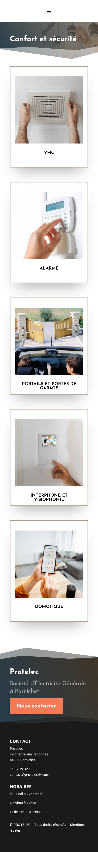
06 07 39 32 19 (22, 769)
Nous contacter (36, 706)
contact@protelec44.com (29, 774)
